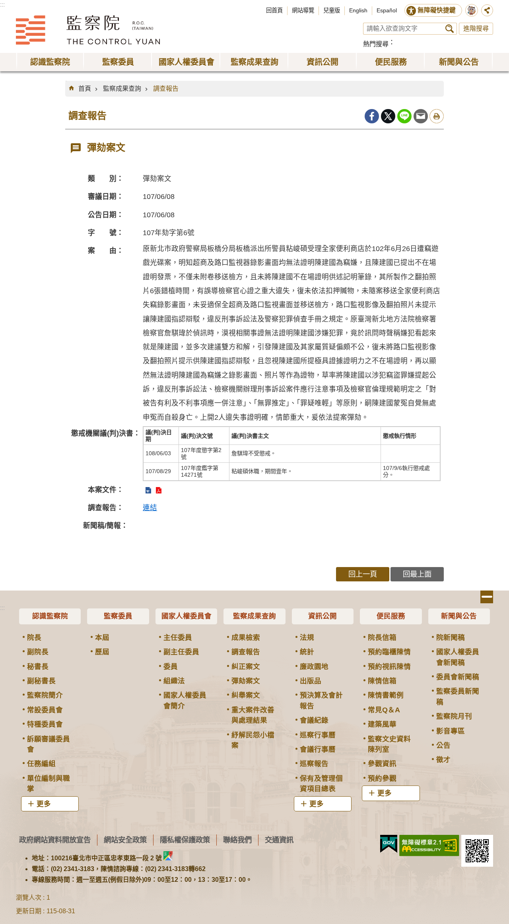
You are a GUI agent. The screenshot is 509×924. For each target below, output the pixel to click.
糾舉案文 (245, 695)
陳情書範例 (386, 695)
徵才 (443, 760)
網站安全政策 (125, 840)
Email (421, 116)
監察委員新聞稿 (457, 696)
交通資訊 (279, 840)
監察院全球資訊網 (88, 30)
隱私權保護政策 (185, 840)
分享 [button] (487, 10)
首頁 (84, 88)
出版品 (310, 681)
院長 (34, 637)
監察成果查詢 (122, 88)
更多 (44, 804)
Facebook (372, 116)
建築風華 (382, 724)
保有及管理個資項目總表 (321, 783)
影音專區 (450, 731)
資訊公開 (322, 616)
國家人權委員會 (186, 616)
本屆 (102, 637)
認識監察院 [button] (50, 62)
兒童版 (331, 10)
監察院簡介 (45, 695)
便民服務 (391, 616)
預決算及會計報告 (321, 700)
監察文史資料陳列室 (389, 744)
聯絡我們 (237, 840)
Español (387, 10)
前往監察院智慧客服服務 (471, 10)
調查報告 (166, 88)
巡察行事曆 (318, 735)
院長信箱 (382, 637)
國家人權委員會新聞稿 (457, 657)
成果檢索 (245, 637)
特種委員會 (45, 724)
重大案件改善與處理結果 (252, 715)
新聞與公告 (459, 616)
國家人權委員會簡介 (184, 700)
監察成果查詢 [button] (254, 62)
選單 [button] (486, 597)
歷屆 (102, 652)
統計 (307, 652)
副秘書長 (41, 681)
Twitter (388, 116)
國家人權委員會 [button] (186, 62)
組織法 (174, 681)
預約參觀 (382, 778)
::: (2, 4)
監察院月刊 (454, 716)
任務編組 (41, 764)
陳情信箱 (382, 681)
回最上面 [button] (417, 574)
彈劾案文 (245, 681)
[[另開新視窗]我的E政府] (388, 844)
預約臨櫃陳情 (389, 652)
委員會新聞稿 (457, 677)
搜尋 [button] (449, 29)
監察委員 (118, 616)
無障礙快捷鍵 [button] (437, 10)
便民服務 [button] (391, 62)
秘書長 (38, 667)
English (358, 10)
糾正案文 (245, 667)
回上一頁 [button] (362, 574)
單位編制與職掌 (48, 783)
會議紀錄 (314, 720)
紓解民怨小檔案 (252, 740)
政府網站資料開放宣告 (55, 840)
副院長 (38, 652)
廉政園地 (314, 667)
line (404, 116)
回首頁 (274, 10)
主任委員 (177, 637)
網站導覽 (303, 10)
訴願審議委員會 (48, 744)
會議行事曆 (318, 749)
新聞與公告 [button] (459, 62)
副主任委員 (181, 652)
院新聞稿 (450, 637)
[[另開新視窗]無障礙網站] (429, 845)
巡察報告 (314, 764)
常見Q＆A (384, 710)
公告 (443, 745)
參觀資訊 (382, 764)
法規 (307, 637)
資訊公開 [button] (322, 62)
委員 (170, 667)
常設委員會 (45, 710)
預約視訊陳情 (389, 667)
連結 (150, 508)
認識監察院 (50, 616)
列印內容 (436, 116)
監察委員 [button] (118, 62)
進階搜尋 (476, 28)
